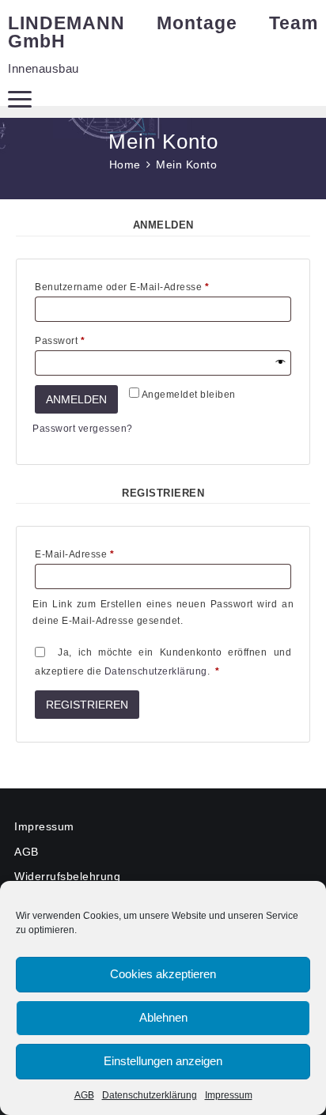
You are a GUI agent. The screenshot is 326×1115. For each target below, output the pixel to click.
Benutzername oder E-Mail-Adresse (149, 287)
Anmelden (76, 399)
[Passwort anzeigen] (280, 363)
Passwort (86, 340)
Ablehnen (163, 1017)
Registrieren (87, 704)
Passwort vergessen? (82, 428)
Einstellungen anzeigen (163, 1061)
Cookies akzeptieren (163, 974)
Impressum (228, 1095)
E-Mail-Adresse (101, 554)
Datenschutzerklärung (149, 1095)
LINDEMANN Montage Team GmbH (163, 32)
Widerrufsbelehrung (67, 876)
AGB (84, 1095)
